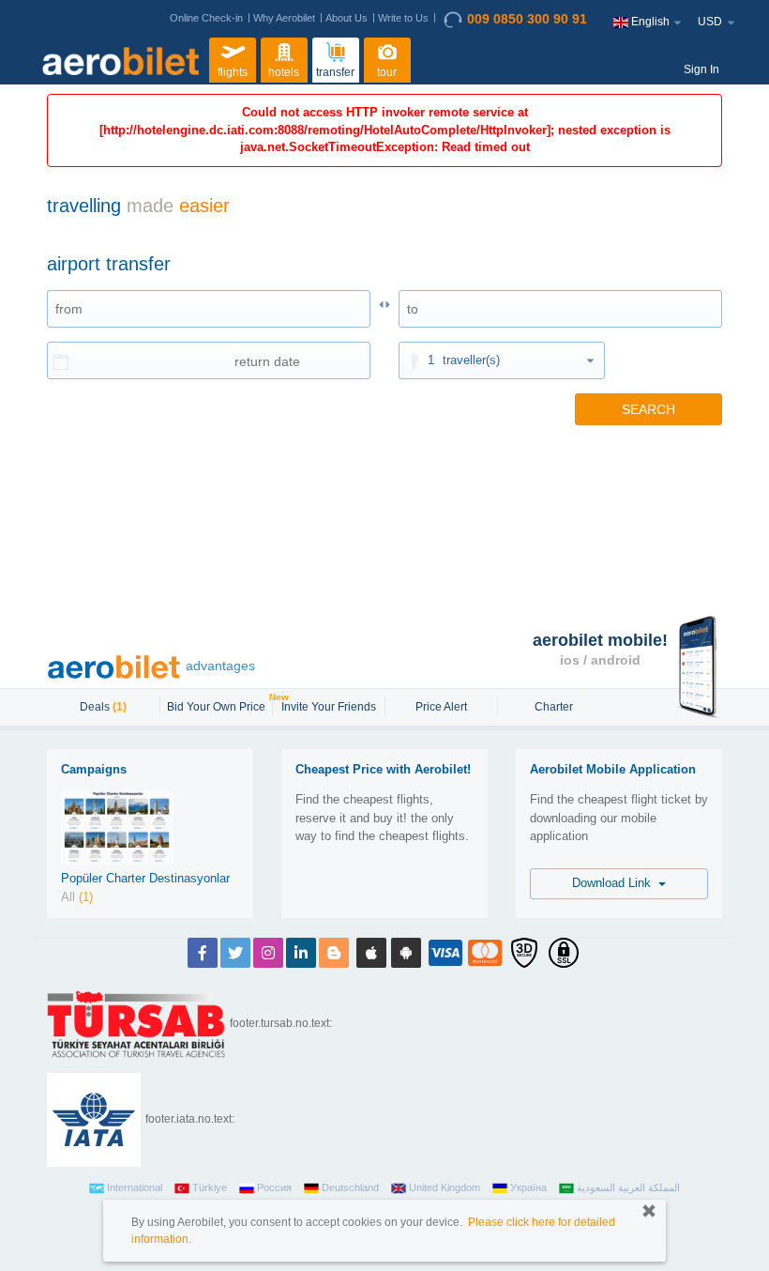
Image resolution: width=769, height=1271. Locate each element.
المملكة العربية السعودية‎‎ (628, 1187)
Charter (554, 706)
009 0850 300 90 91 (527, 18)
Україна (528, 1187)
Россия (274, 1187)
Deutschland (350, 1187)
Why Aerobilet (284, 17)
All (77, 897)
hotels (283, 72)
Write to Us (403, 17)
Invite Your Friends (328, 706)
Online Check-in (206, 17)
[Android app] (406, 953)
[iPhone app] (371, 953)
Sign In (701, 69)
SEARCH (648, 409)
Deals (103, 706)
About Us (346, 17)
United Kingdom (444, 1187)
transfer (335, 72)
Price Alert (441, 706)
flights (233, 72)
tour (387, 72)
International (134, 1187)
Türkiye (209, 1187)
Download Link (615, 883)
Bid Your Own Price (218, 705)
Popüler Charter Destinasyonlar (145, 878)
